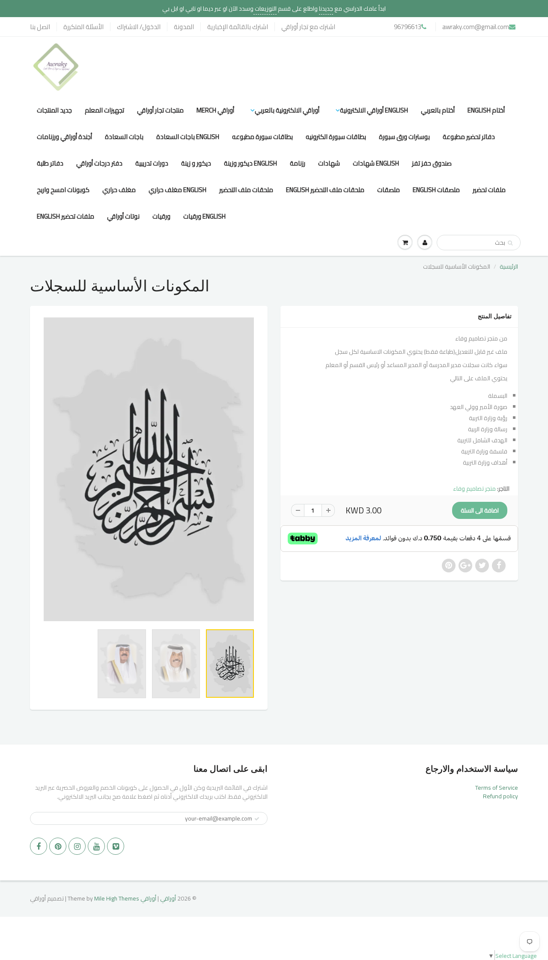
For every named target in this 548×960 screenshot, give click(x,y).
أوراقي (168, 898)
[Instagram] (77, 846)
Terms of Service (496, 787)
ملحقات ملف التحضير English (325, 190)
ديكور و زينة (196, 163)
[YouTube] (96, 846)
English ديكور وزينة (250, 163)
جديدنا (326, 8)
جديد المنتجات (54, 110)
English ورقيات (204, 216)
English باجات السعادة (187, 136)
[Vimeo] (115, 846)
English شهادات (376, 163)
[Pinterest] (57, 846)
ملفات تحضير (489, 190)
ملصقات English (436, 190)
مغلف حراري (119, 190)
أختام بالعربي (438, 110)
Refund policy (500, 796)
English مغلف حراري (177, 190)
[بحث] (510, 243)
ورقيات (161, 216)
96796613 (407, 26)
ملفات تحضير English (65, 216)
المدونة (184, 26)
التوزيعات (265, 8)
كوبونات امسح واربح (63, 190)
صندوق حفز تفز (432, 163)
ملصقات (388, 190)
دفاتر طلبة (50, 163)
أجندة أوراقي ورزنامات (64, 136)
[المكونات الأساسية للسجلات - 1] (149, 469)
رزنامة (297, 163)
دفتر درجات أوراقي (99, 163)
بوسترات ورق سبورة (404, 136)
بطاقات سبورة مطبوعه (262, 136)
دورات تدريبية (151, 163)
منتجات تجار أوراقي (160, 110)
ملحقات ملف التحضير (246, 190)
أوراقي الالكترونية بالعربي (287, 110)
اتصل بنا (40, 26)
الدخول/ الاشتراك (139, 26)
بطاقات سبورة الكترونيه (336, 136)
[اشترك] (257, 819)
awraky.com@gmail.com (475, 26)
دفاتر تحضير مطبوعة (469, 136)
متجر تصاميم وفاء (474, 488)
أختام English (486, 110)
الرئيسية (509, 266)
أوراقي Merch (215, 110)
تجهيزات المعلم (104, 110)
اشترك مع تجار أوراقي (308, 26)
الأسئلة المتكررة (83, 26)
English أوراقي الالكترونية (374, 110)
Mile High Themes (116, 898)
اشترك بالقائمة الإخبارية (237, 26)
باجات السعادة (124, 136)
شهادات (329, 163)
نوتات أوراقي (123, 216)
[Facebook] (38, 846)
